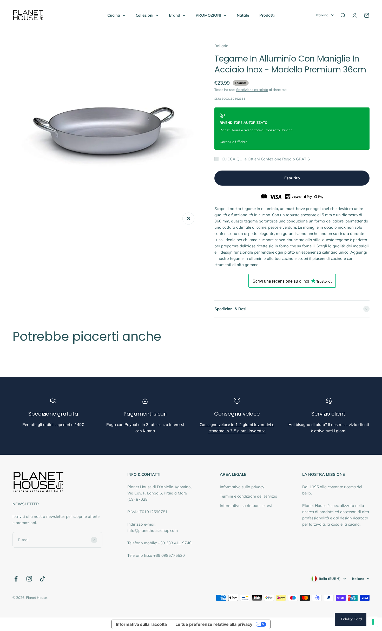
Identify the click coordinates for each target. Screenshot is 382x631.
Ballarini (221, 45)
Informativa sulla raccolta (141, 624)
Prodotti (267, 15)
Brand (174, 15)
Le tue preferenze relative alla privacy (213, 624)
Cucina (113, 15)
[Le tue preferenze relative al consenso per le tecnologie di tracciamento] (373, 622)
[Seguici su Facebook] (15, 578)
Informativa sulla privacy (242, 486)
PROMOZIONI (208, 15)
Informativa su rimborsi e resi (246, 505)
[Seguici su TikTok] (42, 578)
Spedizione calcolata (252, 89)
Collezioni (144, 15)
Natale (243, 15)
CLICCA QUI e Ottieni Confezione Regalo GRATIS (266, 159)
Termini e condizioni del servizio (248, 496)
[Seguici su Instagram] (29, 578)
